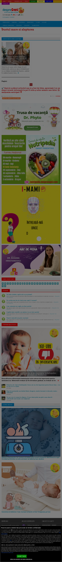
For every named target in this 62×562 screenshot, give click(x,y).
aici (10, 540)
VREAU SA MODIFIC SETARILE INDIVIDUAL (21, 559)
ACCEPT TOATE (22, 556)
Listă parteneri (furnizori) (7, 552)
